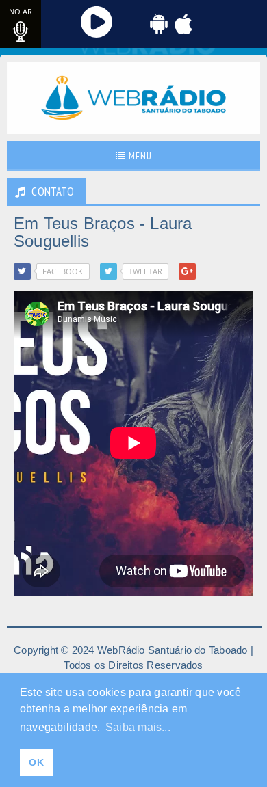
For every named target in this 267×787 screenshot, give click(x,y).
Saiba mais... (137, 727)
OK (36, 762)
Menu (139, 156)
